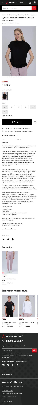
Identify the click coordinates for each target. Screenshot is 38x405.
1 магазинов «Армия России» (23, 131)
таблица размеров (7, 115)
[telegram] (8, 239)
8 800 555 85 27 (14, 340)
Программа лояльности (9, 397)
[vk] (3, 239)
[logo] (14, 2)
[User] (30, 2)
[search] (34, 8)
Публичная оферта (7, 390)
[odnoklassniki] (13, 239)
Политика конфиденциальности (12, 393)
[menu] (2, 2)
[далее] (34, 350)
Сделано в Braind (7, 401)
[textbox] (17, 8)
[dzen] (17, 365)
